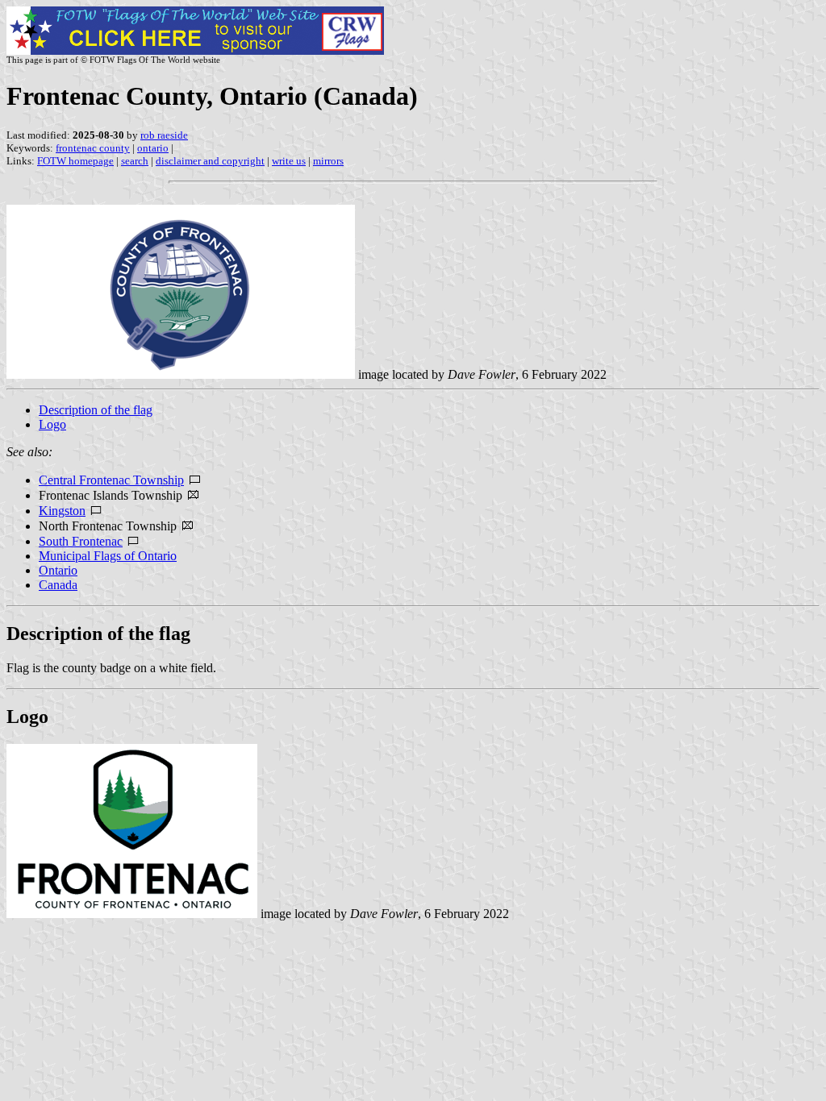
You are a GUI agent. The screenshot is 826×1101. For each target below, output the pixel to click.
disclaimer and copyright (210, 161)
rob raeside (164, 135)
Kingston (62, 510)
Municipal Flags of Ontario (108, 556)
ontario (153, 148)
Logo (52, 424)
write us (289, 161)
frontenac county (93, 148)
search (134, 161)
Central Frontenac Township (111, 480)
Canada (58, 585)
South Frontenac (81, 541)
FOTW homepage (75, 161)
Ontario (58, 570)
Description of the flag (95, 410)
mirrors (328, 161)
